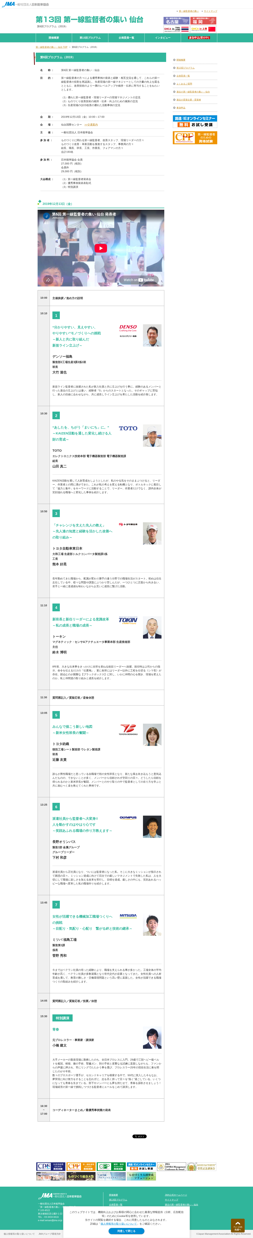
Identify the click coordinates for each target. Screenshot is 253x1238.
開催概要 (54, 37)
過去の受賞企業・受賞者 (189, 99)
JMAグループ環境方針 (50, 1234)
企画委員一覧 (126, 37)
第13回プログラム (90, 37)
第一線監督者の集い (189, 11)
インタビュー (163, 37)
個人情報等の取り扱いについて (119, 1223)
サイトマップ (171, 1200)
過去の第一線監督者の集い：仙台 (193, 91)
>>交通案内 (91, 124)
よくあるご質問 (184, 84)
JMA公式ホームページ (176, 1195)
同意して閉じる (126, 1230)
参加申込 (181, 107)
